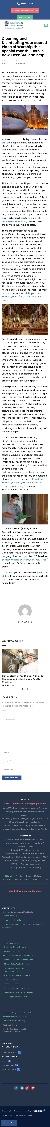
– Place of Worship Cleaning (13, 1021)
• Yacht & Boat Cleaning (30, 867)
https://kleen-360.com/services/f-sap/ (26, 559)
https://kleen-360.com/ (14, 221)
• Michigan (37, 876)
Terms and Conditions (23, 1115)
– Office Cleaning (9, 916)
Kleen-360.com (25, 622)
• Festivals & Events (9, 1025)
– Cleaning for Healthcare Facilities (16, 988)
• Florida (18, 876)
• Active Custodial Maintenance (20, 839)
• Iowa (26, 879)
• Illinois (27, 876)
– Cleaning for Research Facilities (15, 997)
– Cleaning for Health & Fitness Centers (17, 960)
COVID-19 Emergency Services (25, 10)
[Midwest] (16, 1088)
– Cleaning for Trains (10, 984)
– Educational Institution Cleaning (15, 1016)
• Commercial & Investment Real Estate (17, 912)
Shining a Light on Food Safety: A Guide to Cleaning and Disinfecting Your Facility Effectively (22, 679)
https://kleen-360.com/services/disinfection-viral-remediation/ (23, 483)
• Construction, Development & (14, 1030)
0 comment (20, 63)
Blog (4, 63)
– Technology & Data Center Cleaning (17, 992)
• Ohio (45, 879)
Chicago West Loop (10, 1052)
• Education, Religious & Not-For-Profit (17, 1013)
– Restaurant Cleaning (11, 951)
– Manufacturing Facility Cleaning (15, 964)
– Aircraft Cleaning (10, 979)
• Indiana (17, 879)
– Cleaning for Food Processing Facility (17, 955)
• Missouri (36, 879)
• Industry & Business (10, 943)
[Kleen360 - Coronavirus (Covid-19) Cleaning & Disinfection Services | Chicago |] (13, 25)
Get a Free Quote (25, 17)
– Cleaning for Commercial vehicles (16, 975)
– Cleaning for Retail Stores (13, 920)
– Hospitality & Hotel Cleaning (14, 947)
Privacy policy (7, 1115)
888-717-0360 (26, 3)
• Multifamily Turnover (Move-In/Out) (31, 857)
